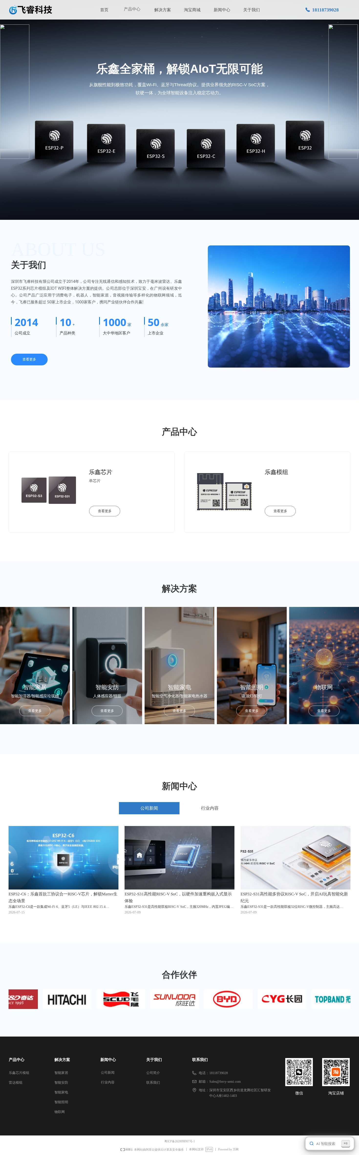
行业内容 (108, 1082)
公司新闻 (108, 1072)
